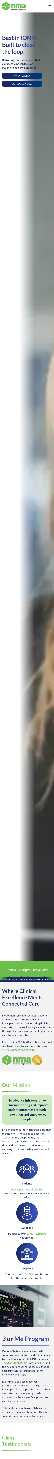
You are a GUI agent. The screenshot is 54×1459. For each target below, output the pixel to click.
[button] (50, 6)
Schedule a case (22, 83)
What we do (22, 75)
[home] (14, 6)
